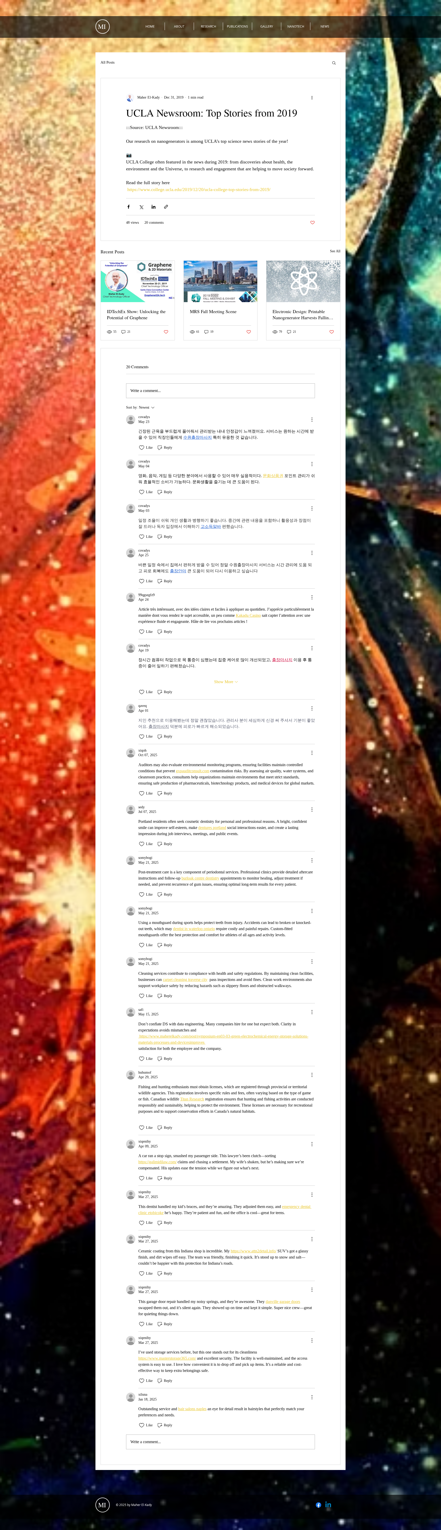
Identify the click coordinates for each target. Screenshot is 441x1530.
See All (335, 251)
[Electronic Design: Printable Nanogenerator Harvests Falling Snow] (303, 281)
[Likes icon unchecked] (141, 448)
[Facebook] (318, 1505)
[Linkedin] (328, 1505)
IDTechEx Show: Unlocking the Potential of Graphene (136, 314)
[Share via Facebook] (128, 206)
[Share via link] (166, 206)
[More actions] (312, 97)
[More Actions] (312, 420)
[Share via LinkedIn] (153, 206)
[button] (334, 63)
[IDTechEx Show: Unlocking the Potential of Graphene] (138, 281)
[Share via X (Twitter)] (141, 206)
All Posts (108, 62)
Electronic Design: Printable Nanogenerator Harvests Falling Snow (302, 314)
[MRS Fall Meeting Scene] (221, 281)
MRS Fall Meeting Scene (213, 311)
